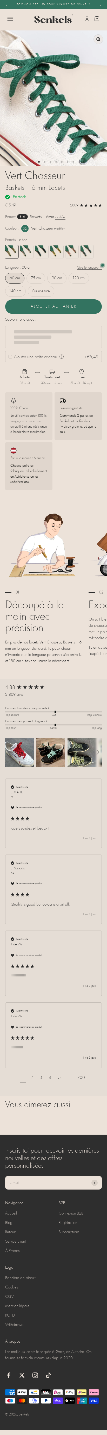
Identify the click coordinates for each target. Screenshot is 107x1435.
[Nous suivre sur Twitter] (21, 1375)
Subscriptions (69, 1232)
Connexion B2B (71, 1213)
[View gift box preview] (61, 356)
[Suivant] (101, 5)
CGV (9, 1297)
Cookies (11, 1287)
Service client (15, 1242)
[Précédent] (6, 5)
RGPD (10, 1315)
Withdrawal (14, 1325)
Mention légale (17, 1306)
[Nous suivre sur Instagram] (35, 1375)
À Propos (12, 1251)
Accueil (11, 1213)
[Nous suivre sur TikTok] (48, 1375)
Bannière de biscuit (20, 1278)
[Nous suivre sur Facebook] (8, 1375)
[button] (19, 752)
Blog (8, 1223)
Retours (10, 1232)
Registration (68, 1223)
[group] (53, 688)
